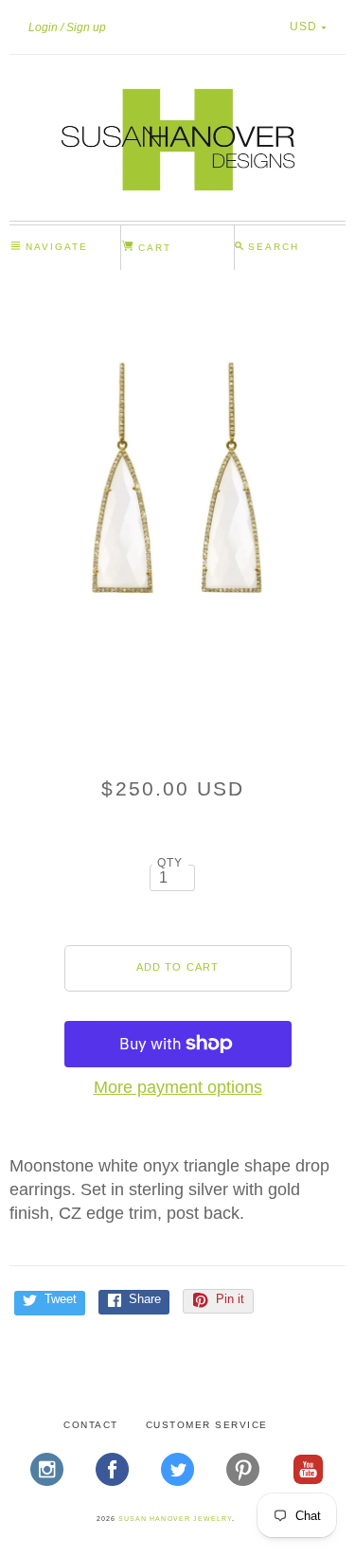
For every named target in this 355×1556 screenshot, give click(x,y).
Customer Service (207, 1425)
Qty (170, 862)
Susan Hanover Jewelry (175, 1518)
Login (43, 27)
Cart (152, 247)
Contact (90, 1425)
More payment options (178, 1087)
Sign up (86, 27)
